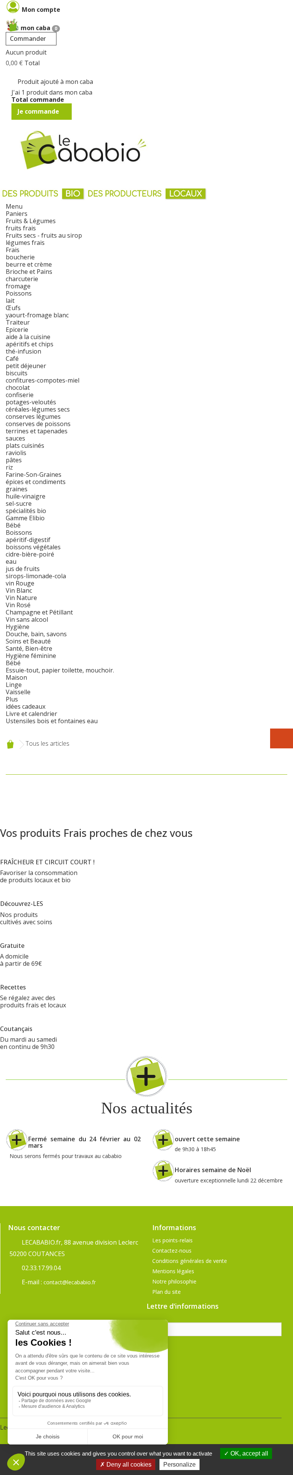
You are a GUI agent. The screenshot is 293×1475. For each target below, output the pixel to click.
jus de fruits (23, 569)
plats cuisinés (25, 445)
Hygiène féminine (31, 655)
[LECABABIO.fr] (84, 150)
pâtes (14, 460)
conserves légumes (33, 416)
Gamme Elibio (25, 518)
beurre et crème (29, 264)
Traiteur (18, 322)
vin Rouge (20, 583)
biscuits (16, 373)
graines (16, 489)
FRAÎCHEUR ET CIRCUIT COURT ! (47, 862)
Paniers (16, 213)
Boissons (19, 532)
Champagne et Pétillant (39, 612)
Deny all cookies (128, 1464)
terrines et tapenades (37, 431)
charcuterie (22, 279)
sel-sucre (19, 503)
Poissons (19, 293)
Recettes (13, 987)
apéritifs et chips (29, 344)
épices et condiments (36, 482)
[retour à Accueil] (10, 744)
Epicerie (17, 329)
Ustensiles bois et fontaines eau (52, 721)
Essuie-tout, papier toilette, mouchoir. (60, 670)
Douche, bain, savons (36, 634)
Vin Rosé (18, 605)
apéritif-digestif (28, 540)
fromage (18, 286)
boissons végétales (33, 547)
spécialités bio (26, 511)
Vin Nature (21, 598)
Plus (12, 699)
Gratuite (12, 945)
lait (10, 300)
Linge (14, 684)
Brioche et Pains (29, 271)
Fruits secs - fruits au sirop (44, 235)
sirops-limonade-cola (36, 576)
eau (11, 561)
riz (9, 467)
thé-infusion (23, 351)
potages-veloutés (31, 402)
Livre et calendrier (31, 713)
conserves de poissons (38, 424)
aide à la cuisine (28, 337)
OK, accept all (248, 1453)
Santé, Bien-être (29, 648)
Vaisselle (18, 692)
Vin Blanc (19, 590)
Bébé (13, 525)
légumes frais (25, 242)
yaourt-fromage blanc (37, 315)
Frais (12, 250)
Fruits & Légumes (31, 221)
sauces (15, 438)
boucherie (20, 257)
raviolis (16, 453)
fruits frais (21, 228)
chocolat (18, 387)
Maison (16, 677)
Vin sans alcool (27, 619)
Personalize (179, 1464)
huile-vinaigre (25, 496)
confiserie (20, 395)
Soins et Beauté (28, 641)
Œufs (13, 308)
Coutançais (16, 1029)
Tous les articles (47, 743)
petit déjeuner (26, 366)
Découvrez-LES (21, 903)
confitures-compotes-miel (42, 380)
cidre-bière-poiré (30, 554)
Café (12, 358)
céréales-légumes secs (38, 409)
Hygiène (17, 626)
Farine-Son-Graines (33, 474)
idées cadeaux (25, 706)
